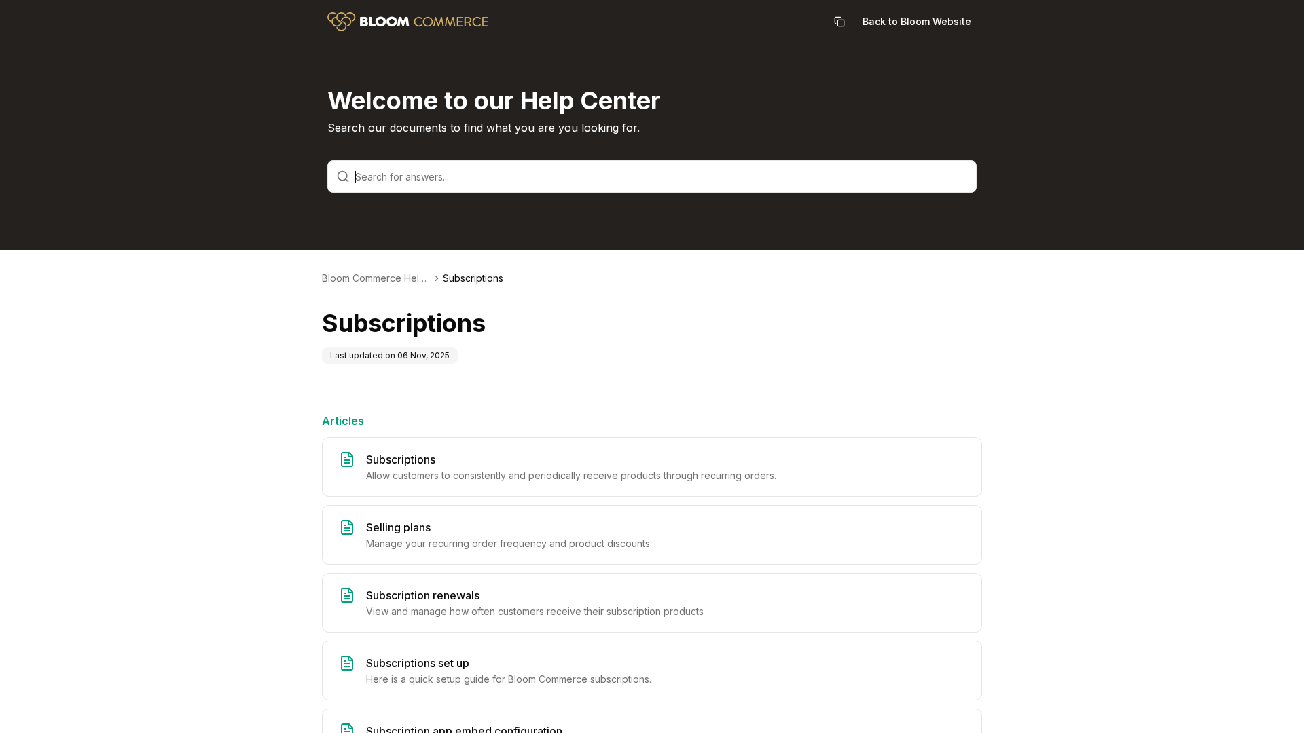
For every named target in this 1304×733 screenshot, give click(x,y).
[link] (473, 278)
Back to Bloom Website (917, 21)
